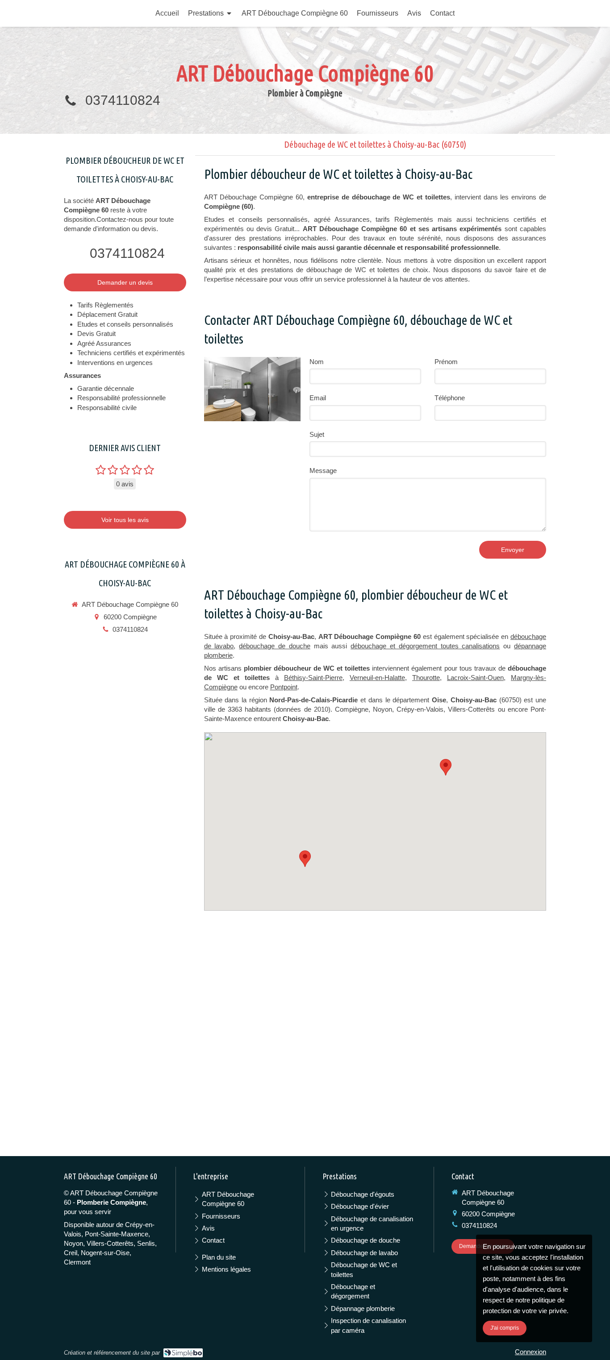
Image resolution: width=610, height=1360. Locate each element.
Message (323, 470)
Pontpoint (283, 687)
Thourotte (426, 677)
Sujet (316, 434)
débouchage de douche (274, 646)
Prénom (446, 361)
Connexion (530, 1352)
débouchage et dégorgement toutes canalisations (425, 646)
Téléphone (450, 398)
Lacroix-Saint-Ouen (475, 677)
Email (317, 398)
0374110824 (122, 100)
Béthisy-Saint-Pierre (313, 677)
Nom (316, 361)
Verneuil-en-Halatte (377, 677)
